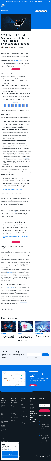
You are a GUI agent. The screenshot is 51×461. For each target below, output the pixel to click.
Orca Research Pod (17, 60)
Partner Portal (33, 419)
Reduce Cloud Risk (4, 402)
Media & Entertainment (4, 441)
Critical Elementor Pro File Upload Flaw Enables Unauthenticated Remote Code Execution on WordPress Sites (25, 337)
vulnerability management (18, 211)
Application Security (4, 429)
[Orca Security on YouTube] (43, 456)
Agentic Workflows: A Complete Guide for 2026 (42, 335)
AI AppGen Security (4, 427)
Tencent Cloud (13, 421)
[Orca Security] (3, 4)
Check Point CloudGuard (24, 416)
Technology (3, 438)
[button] (49, 1)
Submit (45, 354)
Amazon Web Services (14, 414)
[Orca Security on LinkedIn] (40, 456)
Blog (21, 401)
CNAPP (2, 413)
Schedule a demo (23, 302)
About (31, 400)
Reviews (31, 404)
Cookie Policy (10, 449)
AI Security (2, 430)
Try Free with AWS (33, 422)
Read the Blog (38, 1)
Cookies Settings (10, 457)
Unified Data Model (14, 406)
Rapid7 (22, 419)
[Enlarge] (29, 102)
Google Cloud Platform (14, 417)
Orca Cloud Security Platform (8, 287)
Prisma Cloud (23, 423)
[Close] (18, 444)
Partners (31, 401)
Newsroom (32, 407)
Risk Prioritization (13, 408)
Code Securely (3, 405)
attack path (9, 272)
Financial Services (4, 437)
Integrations (13, 413)
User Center (32, 415)
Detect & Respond (4, 408)
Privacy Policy (38, 360)
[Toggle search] (47, 4)
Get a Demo (33, 385)
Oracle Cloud (13, 418)
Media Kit (31, 408)
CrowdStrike (22, 413)
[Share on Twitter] (36, 11)
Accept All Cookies (10, 451)
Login (31, 417)
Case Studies (23, 407)
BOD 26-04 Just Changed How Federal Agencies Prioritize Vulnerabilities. (8, 336)
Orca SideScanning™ (14, 402)
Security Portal (33, 413)
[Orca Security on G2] (46, 456)
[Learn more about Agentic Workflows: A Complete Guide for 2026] (42, 326)
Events (22, 408)
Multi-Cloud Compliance (4, 421)
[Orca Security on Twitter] (37, 456)
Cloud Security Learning (24, 403)
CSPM (2, 414)
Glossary (22, 404)
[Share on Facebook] (42, 11)
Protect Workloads (4, 406)
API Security (3, 422)
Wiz (21, 415)
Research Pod (5, 10)
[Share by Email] (45, 11)
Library (22, 400)
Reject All (10, 454)
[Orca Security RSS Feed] (48, 456)
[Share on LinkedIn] (39, 11)
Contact (32, 411)
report (22, 154)
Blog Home (4, 6)
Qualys (22, 422)
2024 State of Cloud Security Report (20, 51)
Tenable (22, 420)
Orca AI (12, 405)
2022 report (27, 158)
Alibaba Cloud (13, 420)
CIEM (2, 417)
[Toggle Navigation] (49, 4)
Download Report (16, 69)
